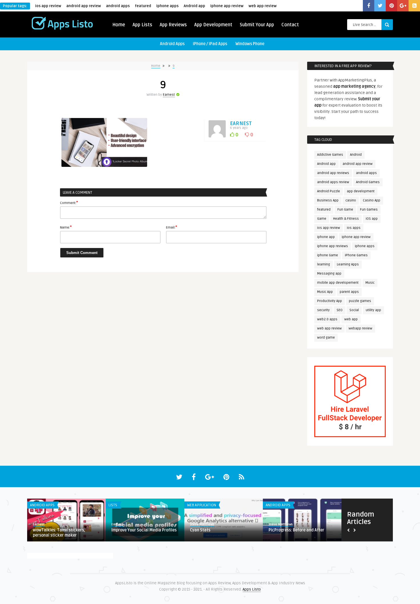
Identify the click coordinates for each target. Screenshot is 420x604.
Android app (194, 6)
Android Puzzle (328, 191)
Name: (66, 227)
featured (143, 6)
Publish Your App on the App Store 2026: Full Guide (314, 533)
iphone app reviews (332, 246)
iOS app (372, 219)
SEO (340, 310)
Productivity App (329, 301)
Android (356, 155)
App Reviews (173, 25)
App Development (213, 25)
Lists (48, 505)
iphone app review (226, 6)
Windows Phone (249, 43)
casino (350, 200)
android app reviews (333, 173)
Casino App (371, 200)
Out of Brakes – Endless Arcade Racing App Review (155, 533)
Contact (290, 25)
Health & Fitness (346, 219)
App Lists (142, 25)
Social (354, 310)
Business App (328, 200)
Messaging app (329, 273)
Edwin (130, 524)
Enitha (288, 524)
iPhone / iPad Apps (210, 43)
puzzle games (360, 301)
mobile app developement (338, 283)
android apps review (333, 182)
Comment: (69, 202)
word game (326, 337)
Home (118, 25)
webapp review (360, 328)
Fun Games (369, 209)
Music (370, 283)
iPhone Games (356, 255)
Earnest (169, 95)
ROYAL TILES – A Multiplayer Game (235, 530)
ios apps (354, 228)
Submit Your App (257, 25)
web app (351, 319)
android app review (83, 6)
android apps (118, 6)
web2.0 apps (327, 319)
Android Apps (172, 43)
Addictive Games (330, 155)
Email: (171, 227)
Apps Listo (252, 589)
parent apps (349, 292)
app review (289, 505)
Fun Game (345, 209)
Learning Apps (348, 264)
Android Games (368, 182)
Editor (208, 524)
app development (361, 191)
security (323, 310)
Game (321, 219)
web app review (263, 6)
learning (323, 264)
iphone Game (327, 255)
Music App (325, 292)
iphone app (326, 237)
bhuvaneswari (58, 524)
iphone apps (167, 6)
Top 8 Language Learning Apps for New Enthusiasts (78, 533)
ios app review (48, 6)
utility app (373, 310)
